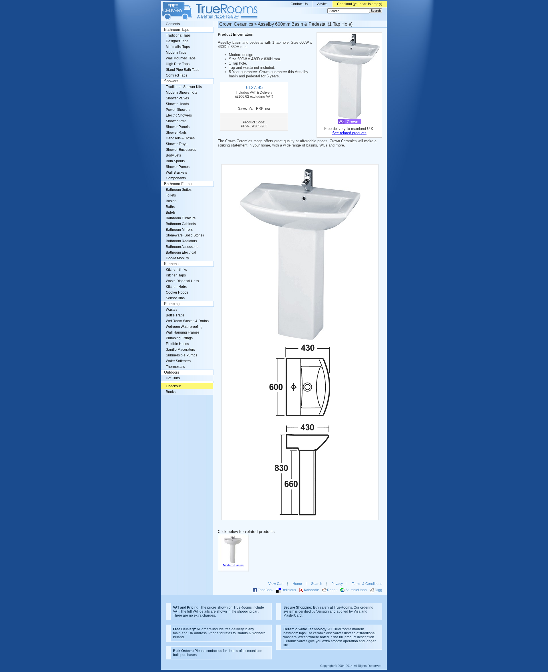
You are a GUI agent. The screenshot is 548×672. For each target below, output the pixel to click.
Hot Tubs (173, 378)
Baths (170, 207)
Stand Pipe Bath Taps (182, 70)
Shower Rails (176, 133)
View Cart (275, 584)
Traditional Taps (178, 35)
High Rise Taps (178, 64)
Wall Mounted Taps (181, 58)
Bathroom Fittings (179, 184)
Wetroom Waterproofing (184, 327)
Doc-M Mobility (177, 258)
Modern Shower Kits (181, 93)
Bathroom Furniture (181, 218)
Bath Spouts (175, 161)
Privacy (337, 584)
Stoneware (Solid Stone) (185, 235)
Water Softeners (178, 361)
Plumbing (172, 304)
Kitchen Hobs (176, 287)
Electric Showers (179, 115)
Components (176, 178)
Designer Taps (177, 41)
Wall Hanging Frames (183, 332)
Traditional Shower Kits (184, 87)
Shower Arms (176, 121)
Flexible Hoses (177, 344)
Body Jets (173, 155)
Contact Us (299, 4)
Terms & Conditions (367, 584)
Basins (171, 201)
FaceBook (265, 590)
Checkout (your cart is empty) (359, 4)
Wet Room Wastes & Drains (187, 321)
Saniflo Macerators (180, 350)
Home (297, 584)
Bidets (171, 212)
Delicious (288, 590)
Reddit (332, 590)
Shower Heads (177, 104)
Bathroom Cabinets (181, 224)
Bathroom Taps (176, 30)
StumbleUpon (356, 590)
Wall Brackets (176, 172)
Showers (171, 81)
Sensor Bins (175, 298)
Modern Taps (176, 53)
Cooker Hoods (177, 292)
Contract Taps (176, 75)
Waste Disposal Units (182, 281)
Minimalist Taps (178, 47)
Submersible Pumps (181, 355)
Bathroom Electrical (181, 252)
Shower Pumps (178, 167)
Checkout (173, 386)
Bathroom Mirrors (179, 230)
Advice (322, 4)
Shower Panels (178, 127)
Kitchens (171, 264)
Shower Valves (177, 98)
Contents (173, 24)
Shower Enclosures (181, 150)
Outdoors (171, 372)
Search (316, 584)
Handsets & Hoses (180, 138)
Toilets (171, 195)
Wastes (171, 310)
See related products (349, 133)
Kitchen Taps (176, 275)
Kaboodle (311, 590)
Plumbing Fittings (179, 338)
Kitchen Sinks (176, 270)
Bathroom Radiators (181, 241)
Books (171, 392)
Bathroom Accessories (183, 247)
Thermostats (175, 367)
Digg (378, 590)
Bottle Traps (175, 315)
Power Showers (178, 110)
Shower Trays (176, 144)
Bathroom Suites (179, 190)
